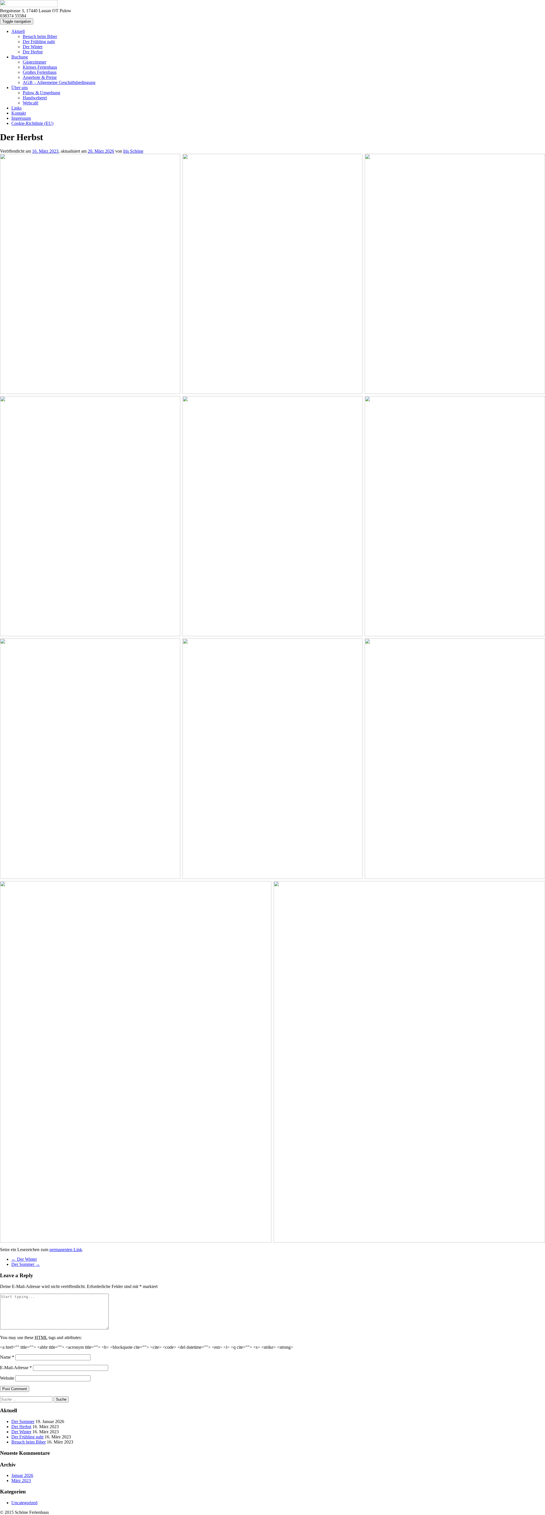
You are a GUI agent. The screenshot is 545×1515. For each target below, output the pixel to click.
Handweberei (35, 97)
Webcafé (30, 102)
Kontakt (18, 113)
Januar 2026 (22, 1475)
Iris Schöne (133, 151)
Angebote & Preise (40, 77)
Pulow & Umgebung (41, 92)
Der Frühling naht (39, 41)
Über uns (19, 87)
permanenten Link (65, 1249)
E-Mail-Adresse (16, 1367)
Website (7, 1378)
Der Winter (33, 46)
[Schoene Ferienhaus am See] (29, 5)
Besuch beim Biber (40, 36)
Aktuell (18, 31)
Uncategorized (24, 1502)
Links (16, 108)
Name (7, 1357)
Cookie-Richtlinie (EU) (32, 123)
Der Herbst (33, 51)
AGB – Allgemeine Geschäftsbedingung (59, 82)
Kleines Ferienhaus (40, 67)
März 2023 (21, 1480)
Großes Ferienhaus (39, 72)
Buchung (19, 56)
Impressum (21, 118)
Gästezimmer (34, 62)
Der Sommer (25, 1264)
